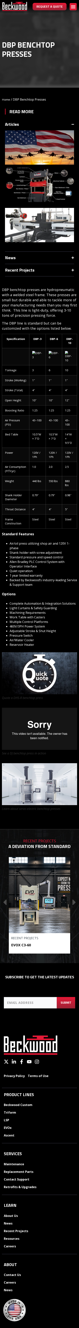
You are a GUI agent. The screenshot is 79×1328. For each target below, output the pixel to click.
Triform (10, 1112)
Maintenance (14, 1164)
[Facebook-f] (21, 1061)
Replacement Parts (18, 1172)
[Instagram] (37, 1061)
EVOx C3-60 (21, 945)
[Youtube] (29, 1061)
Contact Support (16, 1179)
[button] (73, 6)
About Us (11, 1216)
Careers (10, 1246)
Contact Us (12, 1275)
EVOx (8, 1128)
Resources (11, 1239)
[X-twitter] (6, 1061)
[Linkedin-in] (14, 1061)
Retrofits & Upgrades (20, 1187)
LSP (6, 1120)
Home (6, 99)
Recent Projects (24, 938)
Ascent (9, 1135)
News (8, 1223)
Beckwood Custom (18, 1105)
